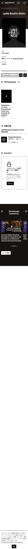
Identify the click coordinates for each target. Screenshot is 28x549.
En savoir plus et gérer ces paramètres (12, 542)
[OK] (14, 546)
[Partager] (21, 75)
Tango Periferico (18, 58)
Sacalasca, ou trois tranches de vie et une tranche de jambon (5, 110)
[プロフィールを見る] (24, 3)
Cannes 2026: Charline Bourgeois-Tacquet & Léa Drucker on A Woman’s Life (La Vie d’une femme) (11, 238)
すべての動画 (5, 253)
